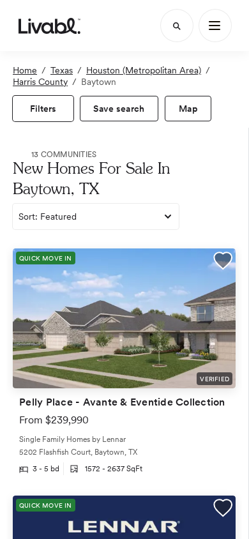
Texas (61, 70)
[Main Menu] (215, 26)
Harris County (40, 82)
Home (25, 70)
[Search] (177, 26)
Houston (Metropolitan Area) (143, 70)
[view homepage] (49, 25)
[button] (222, 262)
